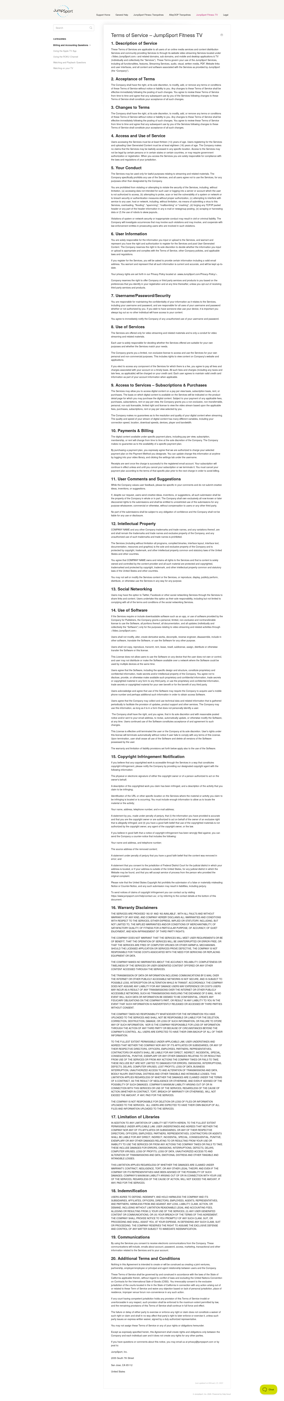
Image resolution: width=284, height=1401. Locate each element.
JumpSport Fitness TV (207, 14)
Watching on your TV (63, 68)
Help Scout (226, 1394)
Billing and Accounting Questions (71, 45)
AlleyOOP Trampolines (180, 14)
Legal (225, 14)
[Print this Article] (221, 35)
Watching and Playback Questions (69, 62)
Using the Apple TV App (64, 50)
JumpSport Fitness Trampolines (148, 14)
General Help (122, 14)
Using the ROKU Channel (65, 56)
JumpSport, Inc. (201, 1394)
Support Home (103, 14)
